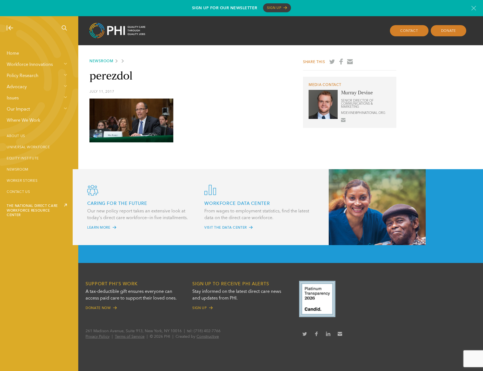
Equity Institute (23, 158)
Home (13, 53)
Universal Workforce (28, 147)
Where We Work (23, 120)
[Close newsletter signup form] (473, 8)
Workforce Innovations (30, 65)
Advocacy (17, 87)
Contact (409, 31)
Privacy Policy (98, 337)
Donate (448, 31)
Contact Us (18, 192)
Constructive (207, 337)
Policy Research (22, 76)
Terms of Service (130, 337)
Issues (13, 98)
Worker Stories (22, 181)
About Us (16, 136)
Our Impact (18, 109)
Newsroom (18, 169)
